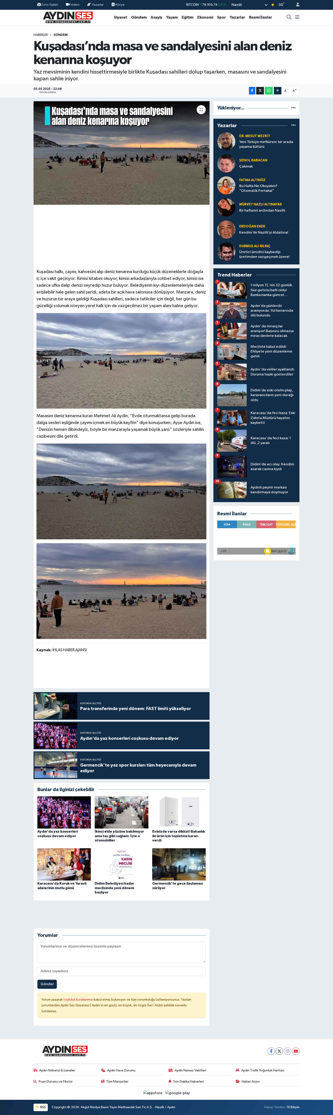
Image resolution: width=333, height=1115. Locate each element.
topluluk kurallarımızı (78, 999)
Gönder (47, 984)
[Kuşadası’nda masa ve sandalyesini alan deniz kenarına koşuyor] (122, 153)
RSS (43, 1107)
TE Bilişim (292, 1107)
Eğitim (187, 17)
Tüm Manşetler (117, 1081)
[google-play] (177, 1093)
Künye (120, 4)
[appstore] (153, 1093)
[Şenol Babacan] (226, 163)
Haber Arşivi (251, 1081)
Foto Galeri (50, 4)
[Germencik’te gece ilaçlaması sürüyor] (179, 864)
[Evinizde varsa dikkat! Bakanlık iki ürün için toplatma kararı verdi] (179, 812)
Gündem (139, 17)
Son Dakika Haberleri (188, 1081)
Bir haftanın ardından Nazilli (262, 210)
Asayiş (156, 17)
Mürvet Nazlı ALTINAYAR (260, 204)
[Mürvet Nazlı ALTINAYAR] (226, 207)
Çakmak (246, 166)
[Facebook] (271, 1051)
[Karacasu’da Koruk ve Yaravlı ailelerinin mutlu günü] (64, 864)
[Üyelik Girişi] (295, 5)
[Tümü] (293, 108)
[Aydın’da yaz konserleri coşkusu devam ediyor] (64, 812)
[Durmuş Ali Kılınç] (226, 251)
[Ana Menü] (297, 17)
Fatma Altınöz (252, 180)
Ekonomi (205, 17)
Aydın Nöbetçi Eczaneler (57, 1070)
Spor (221, 17)
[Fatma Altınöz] (226, 185)
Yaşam (172, 17)
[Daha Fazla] (277, 90)
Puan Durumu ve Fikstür (56, 1081)
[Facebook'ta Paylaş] (252, 90)
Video (75, 4)
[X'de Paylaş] (260, 90)
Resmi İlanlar (260, 17)
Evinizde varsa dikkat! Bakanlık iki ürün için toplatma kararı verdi (178, 836)
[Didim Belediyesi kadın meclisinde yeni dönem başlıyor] (121, 864)
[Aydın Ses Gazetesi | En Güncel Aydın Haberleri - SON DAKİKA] (67, 17)
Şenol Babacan (253, 160)
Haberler (41, 35)
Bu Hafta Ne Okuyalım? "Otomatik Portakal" (258, 188)
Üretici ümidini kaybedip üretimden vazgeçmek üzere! (264, 254)
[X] (279, 1051)
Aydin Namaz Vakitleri (190, 1070)
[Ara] (289, 17)
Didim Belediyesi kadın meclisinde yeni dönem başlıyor (114, 888)
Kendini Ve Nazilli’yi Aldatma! (263, 232)
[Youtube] (295, 1051)
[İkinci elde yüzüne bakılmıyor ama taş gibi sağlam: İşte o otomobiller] (121, 812)
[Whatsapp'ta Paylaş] (269, 90)
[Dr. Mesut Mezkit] (226, 141)
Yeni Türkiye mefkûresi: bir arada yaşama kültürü (266, 144)
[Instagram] (287, 1051)
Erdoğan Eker (252, 226)
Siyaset (120, 17)
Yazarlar (98, 4)
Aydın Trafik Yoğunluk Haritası (262, 1070)
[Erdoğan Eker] (226, 229)
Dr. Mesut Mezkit (254, 136)
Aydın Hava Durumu (121, 1070)
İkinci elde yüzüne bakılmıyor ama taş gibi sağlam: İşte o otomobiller (119, 836)
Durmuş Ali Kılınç (254, 246)
